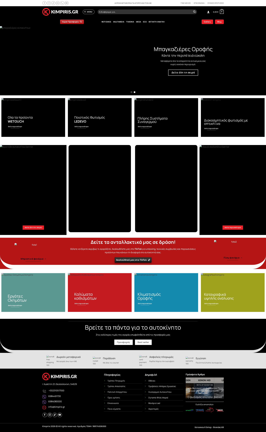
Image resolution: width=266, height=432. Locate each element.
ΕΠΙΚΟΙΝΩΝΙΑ (199, 3)
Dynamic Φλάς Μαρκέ (158, 397)
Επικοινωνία (113, 403)
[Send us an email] (58, 3)
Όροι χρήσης (114, 397)
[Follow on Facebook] (44, 3)
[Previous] (8, 61)
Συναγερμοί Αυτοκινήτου (159, 392)
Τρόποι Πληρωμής (116, 380)
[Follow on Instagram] (49, 3)
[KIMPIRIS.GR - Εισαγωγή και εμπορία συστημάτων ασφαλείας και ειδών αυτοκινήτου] (60, 12)
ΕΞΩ (145, 21)
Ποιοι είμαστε (114, 409)
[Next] (257, 61)
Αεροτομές (153, 409)
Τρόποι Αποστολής (116, 386)
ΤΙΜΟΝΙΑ (130, 21)
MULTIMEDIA (118, 21)
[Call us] (62, 3)
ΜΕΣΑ (138, 21)
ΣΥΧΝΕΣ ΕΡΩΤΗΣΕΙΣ (216, 3)
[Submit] (194, 12)
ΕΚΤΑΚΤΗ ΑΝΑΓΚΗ (157, 21)
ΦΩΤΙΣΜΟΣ (106, 21)
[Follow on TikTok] (53, 3)
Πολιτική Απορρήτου (117, 392)
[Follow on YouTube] (67, 3)
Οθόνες (151, 380)
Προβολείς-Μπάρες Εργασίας (162, 386)
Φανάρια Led (154, 403)
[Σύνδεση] (208, 12)
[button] (89, 12)
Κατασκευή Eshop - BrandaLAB (209, 427)
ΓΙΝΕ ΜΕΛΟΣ (186, 3)
